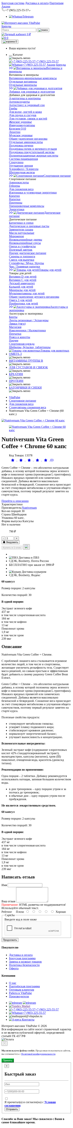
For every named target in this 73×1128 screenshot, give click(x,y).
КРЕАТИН (16, 374)
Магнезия (15, 327)
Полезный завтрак (20, 249)
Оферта (14, 968)
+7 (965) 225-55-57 (47, 61)
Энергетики (16, 209)
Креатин (14, 195)
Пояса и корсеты (19, 337)
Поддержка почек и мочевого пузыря (33, 148)
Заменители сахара (21, 229)
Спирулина (16, 162)
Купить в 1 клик (12, 547)
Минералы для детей (22, 290)
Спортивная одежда (21, 343)
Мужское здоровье (21, 135)
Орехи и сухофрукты (22, 246)
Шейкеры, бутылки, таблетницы (30, 347)
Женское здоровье (20, 121)
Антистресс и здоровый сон (27, 105)
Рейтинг (6, 911)
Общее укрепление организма (28, 138)
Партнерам (56, 3)
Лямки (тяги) (17, 323)
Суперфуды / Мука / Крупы (26, 263)
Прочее (13, 340)
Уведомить (11, 542)
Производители (19, 996)
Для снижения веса (21, 189)
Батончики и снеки (21, 222)
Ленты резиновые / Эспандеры (28, 320)
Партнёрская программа (24, 986)
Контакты (27, 1019)
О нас (12, 983)
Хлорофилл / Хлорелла (23, 169)
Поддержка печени (21, 145)
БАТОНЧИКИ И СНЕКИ (25, 387)
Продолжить (10, 940)
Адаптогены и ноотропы (25, 98)
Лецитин (14, 132)
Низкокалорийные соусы (25, 243)
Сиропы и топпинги (22, 256)
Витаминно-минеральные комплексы (33, 78)
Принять (7, 1060)
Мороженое (16, 236)
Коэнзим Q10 (17, 128)
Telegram (28, 16)
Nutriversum (29, 507)
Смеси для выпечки (21, 259)
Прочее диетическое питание (27, 253)
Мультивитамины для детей (27, 293)
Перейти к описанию (15, 501)
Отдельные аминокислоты (26, 142)
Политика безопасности (24, 965)
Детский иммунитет (22, 283)
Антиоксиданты (19, 101)
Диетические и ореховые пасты (29, 226)
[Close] (4, 1043)
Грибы (13, 108)
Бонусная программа (22, 958)
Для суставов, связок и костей (28, 118)
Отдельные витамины (23, 81)
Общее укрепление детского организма (34, 296)
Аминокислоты (19, 182)
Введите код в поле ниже (20, 919)
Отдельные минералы (23, 84)
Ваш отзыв (8, 901)
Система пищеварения (23, 158)
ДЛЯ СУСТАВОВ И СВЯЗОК (28, 367)
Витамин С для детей (22, 280)
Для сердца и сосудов (22, 115)
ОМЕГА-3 (15, 354)
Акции (5, 6)
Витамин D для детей (22, 276)
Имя (4, 885)
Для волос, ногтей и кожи (25, 111)
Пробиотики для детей (23, 303)
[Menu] (10, 55)
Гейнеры (14, 185)
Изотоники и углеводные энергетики (33, 192)
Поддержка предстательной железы (31, 152)
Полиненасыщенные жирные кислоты (33, 155)
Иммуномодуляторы (22, 125)
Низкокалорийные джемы (25, 239)
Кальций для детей (21, 286)
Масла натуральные (21, 232)
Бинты (13, 317)
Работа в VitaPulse (20, 993)
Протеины (15, 202)
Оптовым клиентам (21, 989)
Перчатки (15, 333)
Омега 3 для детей (20, 300)
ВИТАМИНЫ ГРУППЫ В (26, 360)
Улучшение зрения (21, 165)
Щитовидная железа (22, 172)
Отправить (12, 1109)
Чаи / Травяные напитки (24, 266)
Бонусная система (12, 3)
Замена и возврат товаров (25, 961)
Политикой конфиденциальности (38, 1054)
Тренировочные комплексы (26, 206)
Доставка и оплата (37, 3)
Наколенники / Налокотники (27, 330)
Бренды (6, 26)
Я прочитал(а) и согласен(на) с (30, 1104)
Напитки (14, 199)
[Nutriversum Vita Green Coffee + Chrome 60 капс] (33, 420)
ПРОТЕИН (16, 380)
